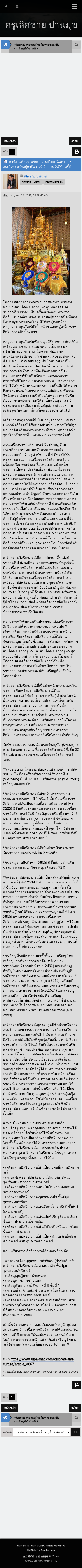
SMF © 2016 (37, 1545)
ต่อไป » (75, 141)
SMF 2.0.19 (23, 1545)
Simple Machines (55, 1545)
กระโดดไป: (8, 1432)
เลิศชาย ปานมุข (35, 176)
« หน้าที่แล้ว (9, 141)
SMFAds (31, 1550)
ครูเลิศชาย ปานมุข (36, 1556)
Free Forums (48, 1550)
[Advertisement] (41, 95)
